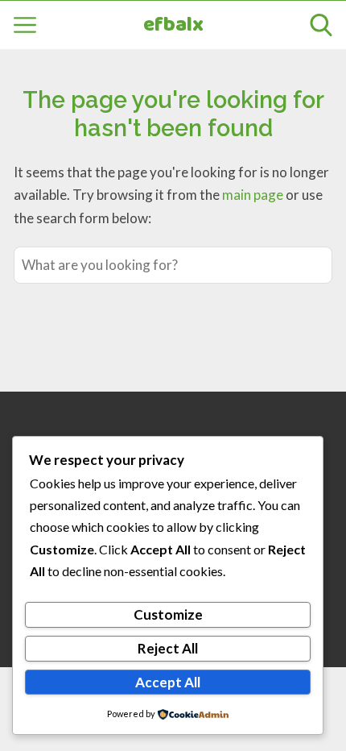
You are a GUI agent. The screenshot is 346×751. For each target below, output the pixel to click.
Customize (168, 614)
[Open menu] (25, 25)
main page (252, 194)
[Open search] (321, 25)
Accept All (167, 682)
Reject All (168, 648)
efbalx (173, 25)
